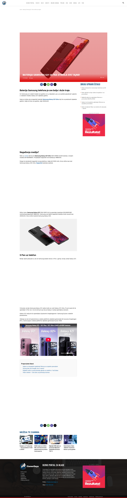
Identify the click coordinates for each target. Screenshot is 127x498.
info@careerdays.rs (52, 482)
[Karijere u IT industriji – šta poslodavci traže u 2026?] (26, 439)
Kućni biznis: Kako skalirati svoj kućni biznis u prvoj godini (69, 447)
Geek (21, 9)
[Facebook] (41, 84)
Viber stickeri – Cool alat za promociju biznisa (36, 372)
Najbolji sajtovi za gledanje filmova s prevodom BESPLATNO (92, 98)
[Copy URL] (55, 84)
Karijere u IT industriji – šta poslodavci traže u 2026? (26, 447)
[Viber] (51, 84)
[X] (44, 84)
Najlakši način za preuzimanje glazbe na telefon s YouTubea (40, 370)
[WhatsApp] (48, 84)
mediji (26, 156)
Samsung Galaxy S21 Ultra (51, 99)
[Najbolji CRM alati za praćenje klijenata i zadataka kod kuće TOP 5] (55, 439)
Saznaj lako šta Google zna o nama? (33, 368)
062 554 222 (49, 485)
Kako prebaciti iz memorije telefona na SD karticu (94, 88)
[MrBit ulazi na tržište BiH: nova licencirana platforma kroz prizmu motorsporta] (41, 439)
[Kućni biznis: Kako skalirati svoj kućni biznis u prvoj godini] (70, 439)
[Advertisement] (63, 21)
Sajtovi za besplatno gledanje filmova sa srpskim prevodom (40, 366)
